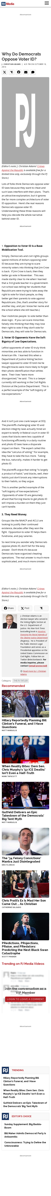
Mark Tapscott (9, 776)
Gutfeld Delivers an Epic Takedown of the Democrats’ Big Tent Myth (23, 815)
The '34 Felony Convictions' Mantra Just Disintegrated (21, 859)
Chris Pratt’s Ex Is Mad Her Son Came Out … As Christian (24, 902)
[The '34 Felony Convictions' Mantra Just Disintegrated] (25, 841)
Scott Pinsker (9, 957)
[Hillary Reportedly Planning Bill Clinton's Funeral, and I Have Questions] (25, 703)
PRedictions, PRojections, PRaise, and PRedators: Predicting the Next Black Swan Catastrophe (25, 948)
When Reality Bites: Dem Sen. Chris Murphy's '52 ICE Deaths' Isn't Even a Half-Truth (23, 769)
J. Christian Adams (11, 64)
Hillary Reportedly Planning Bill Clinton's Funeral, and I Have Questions (24, 723)
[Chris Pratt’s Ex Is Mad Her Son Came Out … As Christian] (25, 884)
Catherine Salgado (11, 907)
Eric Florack (8, 865)
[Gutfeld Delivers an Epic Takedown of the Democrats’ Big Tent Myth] (25, 795)
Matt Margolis (9, 730)
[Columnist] (11, 621)
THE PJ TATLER (21, 681)
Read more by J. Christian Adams (33, 673)
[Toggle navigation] (47, 3)
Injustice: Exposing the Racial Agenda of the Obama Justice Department (34, 634)
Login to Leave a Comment (25, 999)
